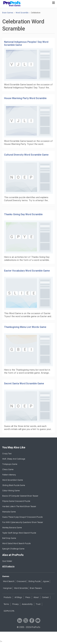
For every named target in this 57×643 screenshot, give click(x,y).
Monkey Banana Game (12, 527)
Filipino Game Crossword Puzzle (16, 501)
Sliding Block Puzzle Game (13, 485)
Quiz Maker (7, 561)
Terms (6, 604)
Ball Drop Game (9, 538)
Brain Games (7, 13)
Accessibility (27, 604)
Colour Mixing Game (11, 490)
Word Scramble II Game (12, 480)
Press (27, 597)
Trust (38, 604)
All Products (8, 566)
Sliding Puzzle (34, 581)
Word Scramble (22, 13)
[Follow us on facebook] (31, 620)
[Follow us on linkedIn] (19, 620)
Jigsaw (46, 581)
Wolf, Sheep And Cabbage (13, 459)
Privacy (15, 604)
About (36, 597)
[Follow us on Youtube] (37, 620)
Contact (45, 597)
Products (7, 597)
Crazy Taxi (7, 453)
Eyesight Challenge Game (13, 549)
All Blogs (18, 597)
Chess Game (7, 469)
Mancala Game (9, 512)
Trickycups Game (9, 464)
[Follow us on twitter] (25, 620)
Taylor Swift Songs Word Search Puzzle (19, 533)
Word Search (8, 581)
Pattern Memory (9, 475)
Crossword (21, 581)
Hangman (7, 588)
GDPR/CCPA (9, 611)
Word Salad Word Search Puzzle (16, 543)
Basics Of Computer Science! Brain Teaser (20, 496)
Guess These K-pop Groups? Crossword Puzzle (22, 517)
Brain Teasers (36, 588)
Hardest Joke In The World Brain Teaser (19, 506)
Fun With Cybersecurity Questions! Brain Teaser (22, 522)
